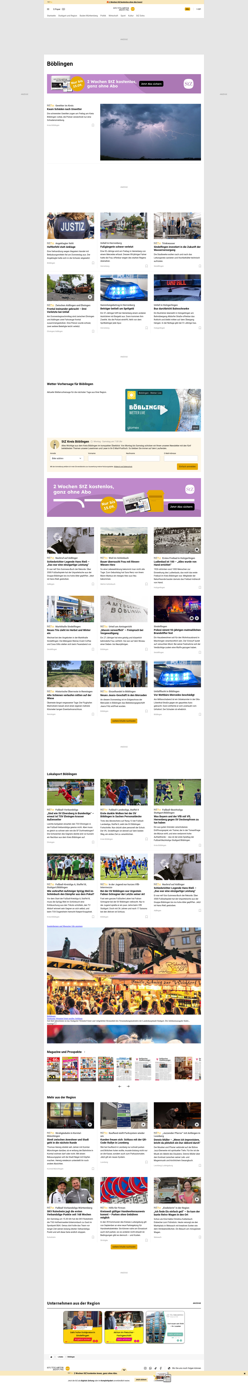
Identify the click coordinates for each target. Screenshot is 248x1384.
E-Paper (56, 9)
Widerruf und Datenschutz (123, 467)
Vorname (91, 453)
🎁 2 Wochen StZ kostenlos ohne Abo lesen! (124, 2)
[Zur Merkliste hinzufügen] (93, 125)
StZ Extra (140, 15)
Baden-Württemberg (89, 15)
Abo (187, 9)
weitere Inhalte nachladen (124, 721)
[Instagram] (145, 1368)
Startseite (51, 15)
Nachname (130, 453)
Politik (103, 15)
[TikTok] (156, 1368)
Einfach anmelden (187, 466)
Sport (123, 15)
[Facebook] (161, 1368)
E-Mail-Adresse (170, 453)
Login (198, 9)
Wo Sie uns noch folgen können (186, 1368)
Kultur (131, 15)
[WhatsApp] (150, 1368)
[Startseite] (51, 1357)
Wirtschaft (113, 15)
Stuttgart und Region (67, 15)
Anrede (53, 453)
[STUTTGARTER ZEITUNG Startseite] (124, 9)
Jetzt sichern (141, 1380)
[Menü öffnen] (48, 9)
